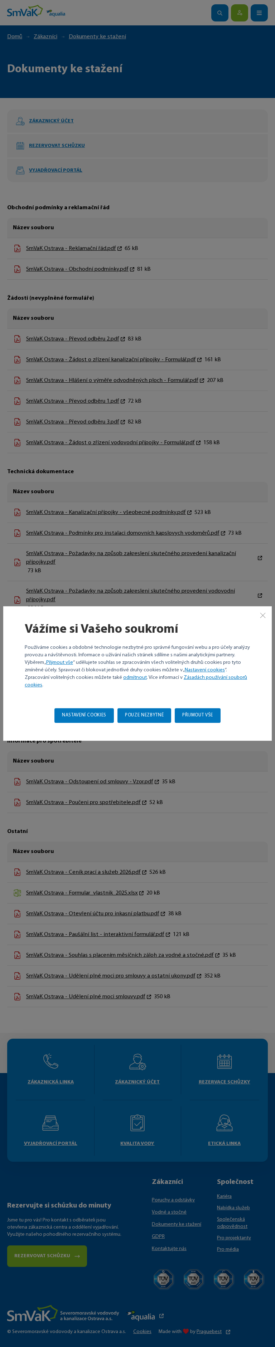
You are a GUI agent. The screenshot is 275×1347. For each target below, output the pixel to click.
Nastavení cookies (205, 670)
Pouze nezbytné (144, 715)
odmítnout (135, 677)
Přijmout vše (59, 662)
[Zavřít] (262, 615)
